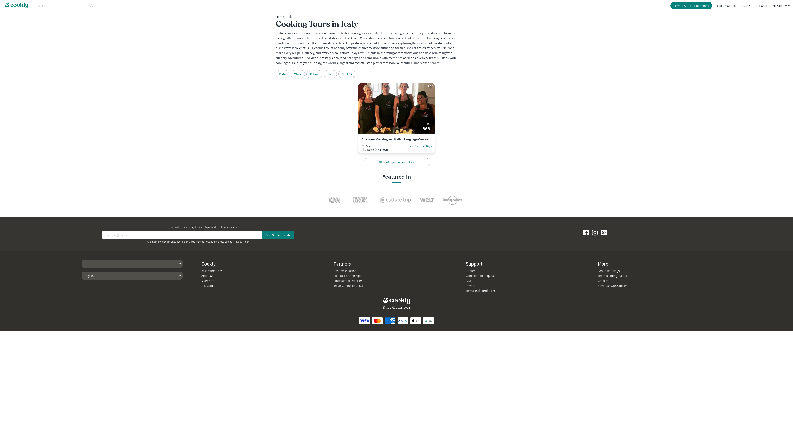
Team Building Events (612, 276)
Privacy (470, 285)
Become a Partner (345, 271)
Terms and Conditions (480, 290)
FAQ (468, 281)
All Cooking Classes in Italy (396, 162)
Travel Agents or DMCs (348, 285)
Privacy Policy (241, 241)
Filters (314, 74)
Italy (289, 16)
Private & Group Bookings (691, 6)
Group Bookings (609, 271)
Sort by (347, 74)
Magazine (207, 281)
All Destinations (211, 271)
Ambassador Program (348, 281)
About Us (207, 276)
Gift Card (761, 6)
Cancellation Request (480, 276)
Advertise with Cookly (612, 285)
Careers (603, 281)
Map (330, 74)
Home (280, 16)
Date (282, 74)
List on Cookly (726, 6)
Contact (471, 271)
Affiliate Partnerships (347, 276)
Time (297, 74)
